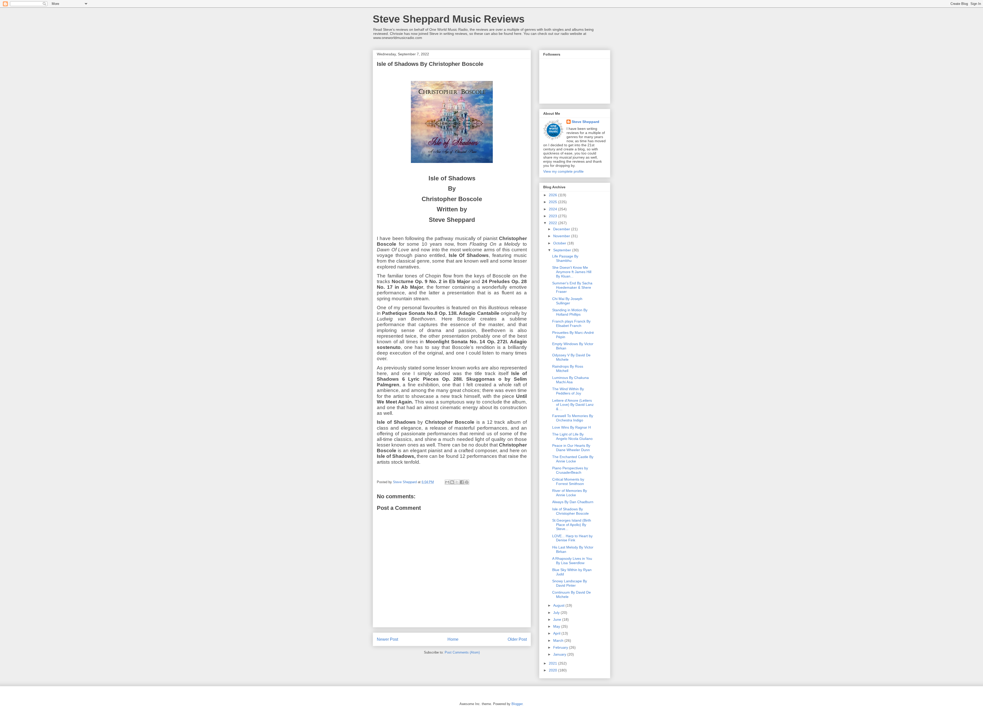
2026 (553, 195)
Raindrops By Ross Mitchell (567, 368)
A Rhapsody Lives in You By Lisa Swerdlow (572, 560)
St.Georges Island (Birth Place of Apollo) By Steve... (571, 524)
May (557, 626)
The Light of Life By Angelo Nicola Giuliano (572, 436)
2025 (553, 202)
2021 (553, 663)
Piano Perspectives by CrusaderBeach (570, 470)
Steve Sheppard (585, 122)
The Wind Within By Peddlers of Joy (568, 391)
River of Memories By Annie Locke (569, 493)
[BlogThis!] (452, 482)
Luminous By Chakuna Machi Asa (570, 380)
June (557, 619)
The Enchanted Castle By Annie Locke (572, 459)
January (560, 654)
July (557, 612)
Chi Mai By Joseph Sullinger (567, 301)
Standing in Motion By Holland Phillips (569, 312)
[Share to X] (457, 482)
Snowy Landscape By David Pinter (569, 583)
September (562, 250)
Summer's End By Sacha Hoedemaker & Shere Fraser (572, 287)
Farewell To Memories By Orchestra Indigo (572, 418)
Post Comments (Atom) (462, 652)
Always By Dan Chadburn (572, 502)
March (558, 640)
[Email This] (447, 482)
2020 (553, 670)
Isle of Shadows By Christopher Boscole (570, 511)
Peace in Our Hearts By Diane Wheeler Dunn (571, 447)
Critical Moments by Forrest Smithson (568, 481)
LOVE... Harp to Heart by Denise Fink (572, 538)
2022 (553, 223)
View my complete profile (563, 171)
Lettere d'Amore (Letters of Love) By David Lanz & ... (573, 404)
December (562, 229)
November (562, 236)
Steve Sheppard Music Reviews (449, 19)
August (559, 605)
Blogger (516, 704)
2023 (553, 216)
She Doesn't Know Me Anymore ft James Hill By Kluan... (571, 271)
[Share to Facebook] (461, 482)
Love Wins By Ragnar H (571, 427)
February (561, 647)
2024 (553, 209)
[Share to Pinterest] (466, 482)
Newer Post (387, 639)
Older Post (517, 639)
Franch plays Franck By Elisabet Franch (571, 323)
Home (452, 639)
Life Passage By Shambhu (565, 258)
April (557, 633)
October (560, 243)
